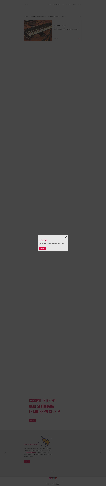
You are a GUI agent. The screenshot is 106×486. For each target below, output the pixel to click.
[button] (66, 237)
